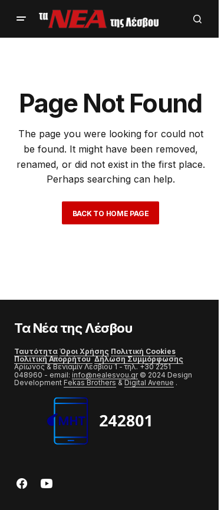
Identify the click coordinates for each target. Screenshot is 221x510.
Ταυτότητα (36, 351)
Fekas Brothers (90, 382)
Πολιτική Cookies (143, 351)
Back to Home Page (110, 213)
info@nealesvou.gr (105, 374)
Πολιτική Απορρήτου (53, 359)
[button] (21, 19)
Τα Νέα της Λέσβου (73, 328)
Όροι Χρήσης (84, 351)
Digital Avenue (149, 382)
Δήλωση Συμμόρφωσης (138, 359)
